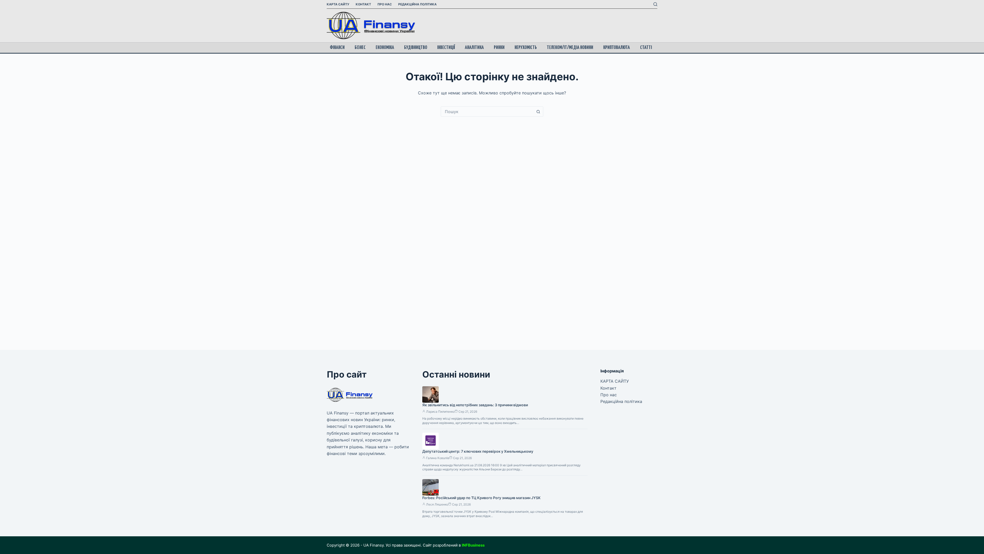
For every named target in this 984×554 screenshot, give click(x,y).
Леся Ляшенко (437, 504)
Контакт (363, 4)
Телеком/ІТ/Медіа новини (570, 47)
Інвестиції (446, 47)
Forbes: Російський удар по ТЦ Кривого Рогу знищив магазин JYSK (481, 498)
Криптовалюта (616, 47)
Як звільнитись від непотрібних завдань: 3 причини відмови (475, 405)
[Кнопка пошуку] (538, 111)
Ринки (499, 47)
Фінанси (337, 47)
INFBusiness (473, 545)
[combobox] (487, 111)
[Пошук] (655, 4)
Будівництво (415, 47)
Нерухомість (526, 47)
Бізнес (360, 47)
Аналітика (474, 47)
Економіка (385, 47)
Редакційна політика (417, 4)
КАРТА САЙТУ (338, 4)
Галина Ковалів (437, 458)
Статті (646, 47)
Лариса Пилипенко (440, 411)
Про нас (384, 4)
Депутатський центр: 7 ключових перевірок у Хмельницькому (477, 451)
